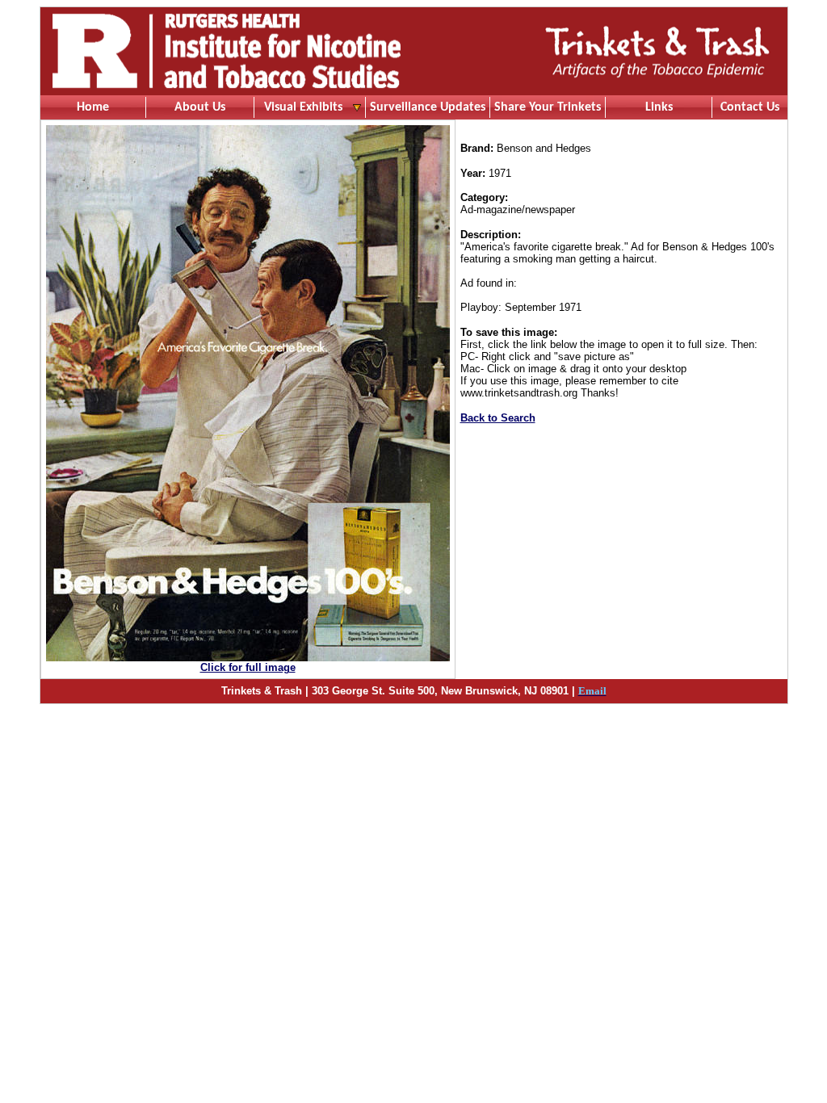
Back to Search (497, 418)
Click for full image (248, 667)
